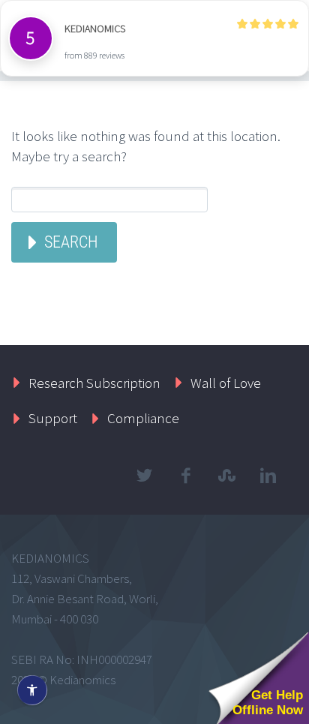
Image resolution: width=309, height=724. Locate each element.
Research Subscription (94, 383)
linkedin (267, 475)
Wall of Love (225, 383)
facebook (185, 475)
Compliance (143, 418)
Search (71, 242)
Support (52, 418)
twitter (144, 475)
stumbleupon (226, 475)
